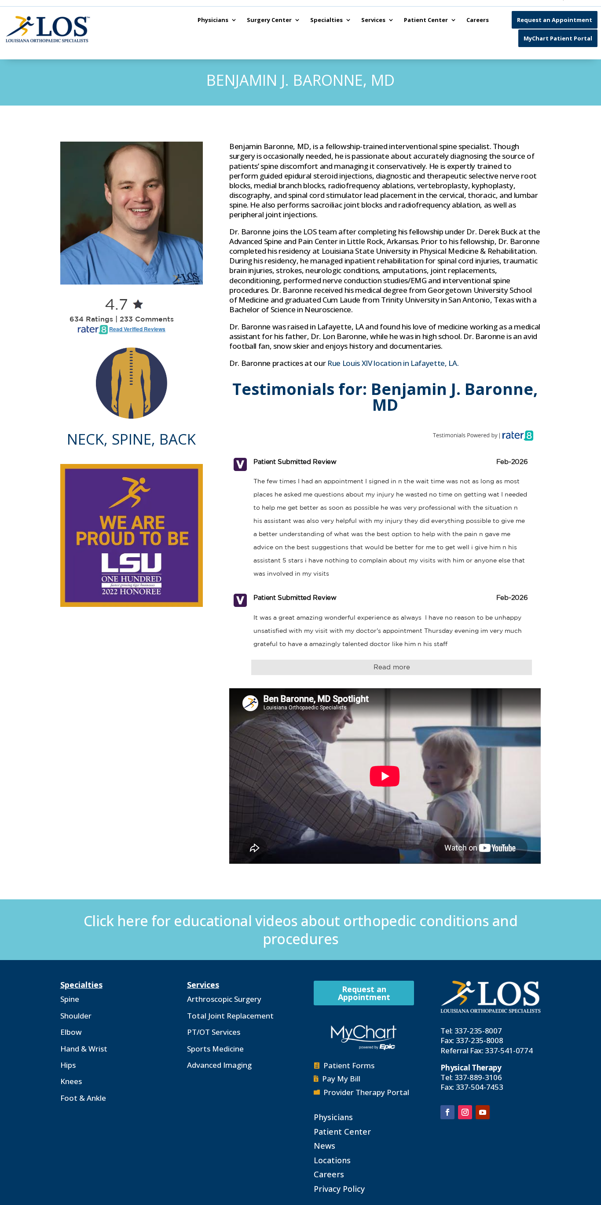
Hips (68, 1065)
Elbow (71, 1032)
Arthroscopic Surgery (224, 999)
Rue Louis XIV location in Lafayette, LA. (392, 363)
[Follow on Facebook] (447, 1112)
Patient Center (426, 20)
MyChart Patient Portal (558, 38)
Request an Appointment (554, 20)
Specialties (326, 20)
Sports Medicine (215, 1049)
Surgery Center (269, 20)
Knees (71, 1081)
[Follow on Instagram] (465, 1112)
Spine (69, 999)
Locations (332, 1160)
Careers (477, 20)
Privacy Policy (339, 1188)
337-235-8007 (478, 1031)
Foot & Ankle (83, 1098)
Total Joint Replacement (230, 1016)
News (324, 1145)
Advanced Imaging (219, 1065)
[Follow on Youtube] (483, 1112)
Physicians (213, 20)
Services (373, 20)
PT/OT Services (213, 1032)
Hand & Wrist (83, 1049)
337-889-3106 (478, 1077)
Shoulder (76, 1016)
